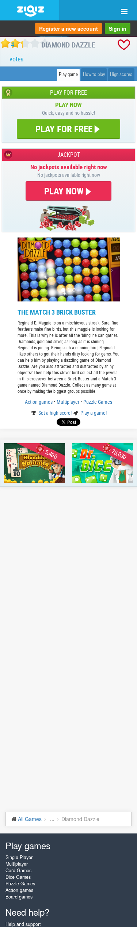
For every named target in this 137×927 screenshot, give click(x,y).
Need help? (27, 911)
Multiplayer (68, 401)
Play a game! (93, 412)
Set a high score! (55, 412)
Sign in (117, 28)
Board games (19, 896)
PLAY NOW (65, 191)
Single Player (19, 857)
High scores (121, 74)
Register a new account (68, 28)
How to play (94, 74)
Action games (39, 401)
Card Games (18, 870)
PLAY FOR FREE (63, 129)
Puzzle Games (97, 401)
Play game (68, 74)
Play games (27, 845)
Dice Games (18, 877)
